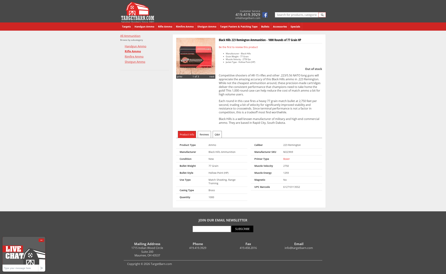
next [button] (211, 76)
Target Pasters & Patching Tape (238, 26)
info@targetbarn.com (247, 18)
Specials (295, 26)
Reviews (204, 134)
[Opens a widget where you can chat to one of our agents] (24, 254)
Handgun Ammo (144, 26)
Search (322, 14)
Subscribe (242, 229)
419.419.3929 (248, 14)
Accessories (280, 26)
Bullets (265, 26)
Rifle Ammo (165, 26)
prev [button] (179, 76)
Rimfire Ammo (185, 26)
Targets (126, 26)
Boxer (286, 159)
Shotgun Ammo (206, 26)
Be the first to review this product (238, 47)
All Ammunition (130, 36)
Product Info (187, 134)
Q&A (217, 134)
